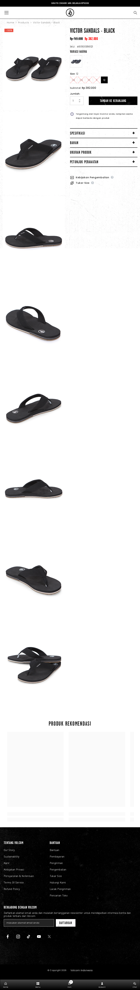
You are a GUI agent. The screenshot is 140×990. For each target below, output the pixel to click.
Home (10, 22)
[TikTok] (28, 936)
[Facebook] (8, 936)
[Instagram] (18, 936)
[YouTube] (39, 936)
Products (23, 22)
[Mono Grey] (76, 61)
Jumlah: (75, 93)
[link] (35, 814)
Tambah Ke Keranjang (113, 101)
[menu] (6, 13)
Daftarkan (65, 923)
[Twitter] (49, 936)
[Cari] (135, 13)
